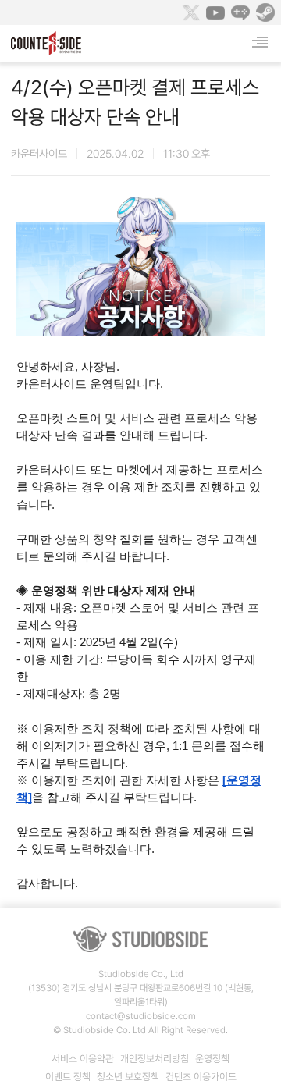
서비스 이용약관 (83, 1058)
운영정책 (212, 1058)
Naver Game (240, 12)
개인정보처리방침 (154, 1058)
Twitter (190, 12)
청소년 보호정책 (128, 1076)
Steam (265, 12)
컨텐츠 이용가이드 (201, 1076)
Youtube (215, 12)
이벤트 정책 (68, 1076)
